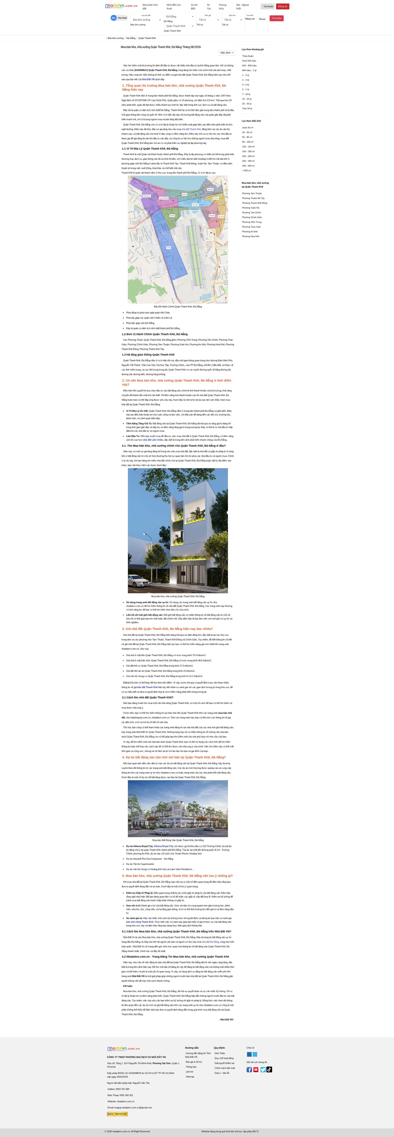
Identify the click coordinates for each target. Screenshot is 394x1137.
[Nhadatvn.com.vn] (121, 8)
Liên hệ (189, 1071)
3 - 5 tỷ (245, 84)
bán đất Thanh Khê (147, 687)
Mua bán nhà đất (150, 6)
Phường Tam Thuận (252, 193)
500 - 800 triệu (249, 65)
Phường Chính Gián (252, 217)
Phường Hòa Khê (250, 236)
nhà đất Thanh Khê (191, 129)
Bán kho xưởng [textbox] (138, 24)
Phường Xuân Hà (250, 207)
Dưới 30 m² (247, 127)
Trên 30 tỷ (247, 108)
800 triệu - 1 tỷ (249, 70)
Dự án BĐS (194, 6)
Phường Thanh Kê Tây (253, 198)
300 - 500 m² (248, 165)
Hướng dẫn (192, 1048)
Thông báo (191, 1066)
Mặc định (226, 52)
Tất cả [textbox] (200, 24)
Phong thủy (222, 6)
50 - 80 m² (247, 137)
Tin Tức (209, 6)
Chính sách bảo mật (225, 1068)
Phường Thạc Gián (251, 227)
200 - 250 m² (248, 156)
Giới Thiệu (220, 1053)
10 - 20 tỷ (246, 99)
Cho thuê (122, 18)
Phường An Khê (250, 231)
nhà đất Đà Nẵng (210, 942)
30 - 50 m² (247, 132)
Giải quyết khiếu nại (224, 1063)
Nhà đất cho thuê (174, 6)
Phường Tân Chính (251, 212)
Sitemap (190, 1076)
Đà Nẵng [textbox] (168, 21)
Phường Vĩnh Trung (251, 222)
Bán (114, 18)
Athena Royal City (163, 846)
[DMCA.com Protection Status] (117, 1115)
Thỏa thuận (247, 56)
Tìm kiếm (277, 18)
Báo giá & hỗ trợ (194, 1062)
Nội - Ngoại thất (242, 6)
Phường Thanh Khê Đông (254, 203)
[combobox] (138, 24)
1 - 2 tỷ (245, 75)
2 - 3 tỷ (245, 80)
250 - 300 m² (248, 161)
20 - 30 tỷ (246, 103)
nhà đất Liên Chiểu (153, 439)
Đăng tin (282, 6)
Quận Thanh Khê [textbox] (172, 31)
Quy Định (219, 1048)
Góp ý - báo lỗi (222, 1073)
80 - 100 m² (248, 142)
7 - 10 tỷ (246, 94)
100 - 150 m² (248, 146)
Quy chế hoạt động (224, 1058)
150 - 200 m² (248, 151)
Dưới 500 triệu (249, 61)
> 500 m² (246, 170)
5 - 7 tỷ (245, 89)
